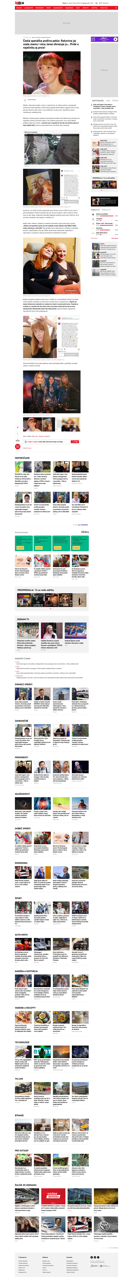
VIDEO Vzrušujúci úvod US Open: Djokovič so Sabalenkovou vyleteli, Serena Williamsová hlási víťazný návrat (80, 920)
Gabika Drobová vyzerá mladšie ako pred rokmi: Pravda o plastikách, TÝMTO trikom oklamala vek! (51, 644)
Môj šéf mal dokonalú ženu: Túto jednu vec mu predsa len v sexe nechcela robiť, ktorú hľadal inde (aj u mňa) (108, 202)
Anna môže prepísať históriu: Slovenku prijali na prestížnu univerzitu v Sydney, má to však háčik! (46, 673)
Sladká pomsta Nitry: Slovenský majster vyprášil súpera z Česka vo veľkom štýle (41, 919)
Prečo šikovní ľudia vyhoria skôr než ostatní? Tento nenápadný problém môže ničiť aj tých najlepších (23, 993)
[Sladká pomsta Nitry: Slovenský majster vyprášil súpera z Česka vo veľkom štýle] (42, 907)
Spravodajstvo (69, 1261)
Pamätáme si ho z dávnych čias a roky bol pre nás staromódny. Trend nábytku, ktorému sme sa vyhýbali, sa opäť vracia (41, 1137)
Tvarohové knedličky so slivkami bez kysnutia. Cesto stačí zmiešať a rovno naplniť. (41, 1028)
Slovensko (36, 923)
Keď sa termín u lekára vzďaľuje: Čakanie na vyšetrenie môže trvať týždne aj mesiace (79, 849)
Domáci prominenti (46, 37)
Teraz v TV (95, 210)
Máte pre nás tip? (70, 1272)
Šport (49, 8)
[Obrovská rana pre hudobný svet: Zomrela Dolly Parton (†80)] (80, 767)
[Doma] (93, 228)
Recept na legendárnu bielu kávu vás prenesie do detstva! (79, 1027)
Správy (18, 650)
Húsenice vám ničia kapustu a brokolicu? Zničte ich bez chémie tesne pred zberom (79, 1171)
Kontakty (69, 1257)
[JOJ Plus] (93, 233)
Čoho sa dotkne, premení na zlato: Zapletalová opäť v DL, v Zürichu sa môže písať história (61, 919)
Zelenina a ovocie (38, 1176)
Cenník (44, 1268)
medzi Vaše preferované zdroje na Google (45, 442)
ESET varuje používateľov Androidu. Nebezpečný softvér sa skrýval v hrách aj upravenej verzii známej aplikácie (42, 1064)
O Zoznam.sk (23, 1257)
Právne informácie (23, 1261)
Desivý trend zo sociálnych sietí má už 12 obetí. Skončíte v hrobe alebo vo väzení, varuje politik (42, 1100)
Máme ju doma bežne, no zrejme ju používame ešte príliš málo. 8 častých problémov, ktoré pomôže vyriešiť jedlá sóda (80, 1137)
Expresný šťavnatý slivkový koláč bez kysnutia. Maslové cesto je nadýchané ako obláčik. (23, 1028)
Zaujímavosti (58, 8)
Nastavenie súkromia (24, 1265)
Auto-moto (21, 934)
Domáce (19, 8)
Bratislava (74, 712)
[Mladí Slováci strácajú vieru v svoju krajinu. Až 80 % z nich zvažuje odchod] (23, 872)
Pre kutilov (21, 1150)
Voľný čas (103, 8)
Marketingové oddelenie (72, 1270)
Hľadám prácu (37, 999)
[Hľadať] (116, 8)
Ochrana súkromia (23, 1263)
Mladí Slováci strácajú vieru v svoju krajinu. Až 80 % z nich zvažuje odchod (22, 884)
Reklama (45, 1257)
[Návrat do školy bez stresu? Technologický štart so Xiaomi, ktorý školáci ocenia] (61, 838)
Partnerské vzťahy (105, 198)
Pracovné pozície (21, 532)
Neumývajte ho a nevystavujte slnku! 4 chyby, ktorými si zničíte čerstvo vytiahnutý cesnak (23, 1171)
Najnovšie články (23, 658)
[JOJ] (93, 219)
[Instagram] (95, 1257)
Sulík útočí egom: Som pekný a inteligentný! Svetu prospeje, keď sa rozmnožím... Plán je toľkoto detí (47, 664)
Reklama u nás (46, 1261)
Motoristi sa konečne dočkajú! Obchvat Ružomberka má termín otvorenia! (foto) (79, 884)
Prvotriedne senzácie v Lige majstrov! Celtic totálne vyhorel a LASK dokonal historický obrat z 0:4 (23, 920)
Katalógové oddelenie (71, 1268)
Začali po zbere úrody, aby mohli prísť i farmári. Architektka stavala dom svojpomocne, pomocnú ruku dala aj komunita (61, 1137)
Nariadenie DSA (22, 1272)
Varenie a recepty (25, 1007)
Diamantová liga (57, 923)
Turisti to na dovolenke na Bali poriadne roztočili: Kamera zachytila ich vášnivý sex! (80, 741)
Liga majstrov (18, 925)
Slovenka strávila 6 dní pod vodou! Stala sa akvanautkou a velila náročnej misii (79, 814)
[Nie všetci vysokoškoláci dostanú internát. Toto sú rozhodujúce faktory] (80, 1088)
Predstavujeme (75, 962)
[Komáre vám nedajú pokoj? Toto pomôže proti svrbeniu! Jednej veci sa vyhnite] (61, 803)
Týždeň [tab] (115, 100)
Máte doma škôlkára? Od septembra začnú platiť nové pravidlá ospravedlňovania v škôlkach (80, 993)
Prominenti (40, 8)
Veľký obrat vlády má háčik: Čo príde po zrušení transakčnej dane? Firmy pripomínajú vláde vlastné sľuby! (42, 884)
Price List (45, 1270)
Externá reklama (47, 1263)
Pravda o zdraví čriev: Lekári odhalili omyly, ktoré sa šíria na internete (42, 813)
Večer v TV (106, 210)
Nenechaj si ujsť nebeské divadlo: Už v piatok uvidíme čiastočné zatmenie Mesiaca (23, 814)
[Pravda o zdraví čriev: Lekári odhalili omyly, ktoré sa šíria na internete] (42, 803)
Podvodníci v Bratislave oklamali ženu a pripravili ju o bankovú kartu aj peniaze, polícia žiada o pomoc (80, 706)
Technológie (22, 1042)
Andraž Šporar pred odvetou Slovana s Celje (74, 641)
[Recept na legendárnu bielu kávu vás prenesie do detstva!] (80, 1017)
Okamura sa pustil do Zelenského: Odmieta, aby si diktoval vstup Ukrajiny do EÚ (61, 741)
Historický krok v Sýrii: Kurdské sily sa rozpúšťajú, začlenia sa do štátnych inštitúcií (42, 741)
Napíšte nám (22, 1270)
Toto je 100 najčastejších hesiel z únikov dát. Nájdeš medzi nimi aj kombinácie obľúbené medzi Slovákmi (23, 1064)
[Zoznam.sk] (95, 1266)
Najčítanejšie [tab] (98, 100)
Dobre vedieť (18, 577)
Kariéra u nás (22, 1268)
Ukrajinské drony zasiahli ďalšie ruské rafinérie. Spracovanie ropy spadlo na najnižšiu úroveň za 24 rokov (61, 1064)
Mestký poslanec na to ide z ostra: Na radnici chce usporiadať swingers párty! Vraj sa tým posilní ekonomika (49, 678)
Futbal (66, 645)
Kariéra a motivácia (26, 971)
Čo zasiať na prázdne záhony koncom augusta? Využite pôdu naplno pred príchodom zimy (42, 1171)
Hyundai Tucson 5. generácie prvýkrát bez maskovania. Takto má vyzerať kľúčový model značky (79, 956)
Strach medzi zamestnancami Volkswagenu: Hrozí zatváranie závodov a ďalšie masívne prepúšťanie (59, 706)
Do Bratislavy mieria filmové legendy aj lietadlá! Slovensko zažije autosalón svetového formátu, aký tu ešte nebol (80, 573)
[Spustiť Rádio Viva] (104, 38)
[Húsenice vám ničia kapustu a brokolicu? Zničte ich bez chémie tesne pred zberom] (80, 1160)
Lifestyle (94, 8)
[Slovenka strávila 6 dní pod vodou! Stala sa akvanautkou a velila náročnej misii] (80, 803)
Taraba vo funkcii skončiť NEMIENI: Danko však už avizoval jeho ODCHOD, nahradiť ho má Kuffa (42, 705)
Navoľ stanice (94, 238)
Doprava (55, 962)
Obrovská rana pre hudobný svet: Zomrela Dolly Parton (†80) (79, 777)
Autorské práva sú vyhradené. (97, 1262)
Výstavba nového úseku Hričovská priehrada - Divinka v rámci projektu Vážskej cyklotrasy (26, 644)
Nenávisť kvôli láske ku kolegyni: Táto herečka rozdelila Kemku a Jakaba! (39, 668)
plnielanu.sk (75, 854)
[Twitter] (98, 1257)
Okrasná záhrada (57, 1176)
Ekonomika (69, 8)
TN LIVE (19, 1078)
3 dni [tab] (108, 100)
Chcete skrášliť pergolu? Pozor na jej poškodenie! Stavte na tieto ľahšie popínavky (61, 1171)
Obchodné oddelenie (71, 1265)
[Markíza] (93, 214)
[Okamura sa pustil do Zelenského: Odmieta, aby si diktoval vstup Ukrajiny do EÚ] (61, 730)
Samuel (84, 3)
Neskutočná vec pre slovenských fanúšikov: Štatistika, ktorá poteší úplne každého (60, 572)
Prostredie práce (56, 997)
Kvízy (78, 8)
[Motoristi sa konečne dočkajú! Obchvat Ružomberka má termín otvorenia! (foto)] (80, 872)
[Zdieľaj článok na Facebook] (17, 434)
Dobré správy (23, 828)
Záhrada (17, 1176)
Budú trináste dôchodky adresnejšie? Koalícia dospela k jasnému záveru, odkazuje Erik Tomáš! (60, 884)
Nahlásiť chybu (27, 448)
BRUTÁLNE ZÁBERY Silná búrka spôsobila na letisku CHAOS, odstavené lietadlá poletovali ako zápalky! (107, 273)
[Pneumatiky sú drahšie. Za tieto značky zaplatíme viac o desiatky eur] (23, 1088)
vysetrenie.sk (37, 817)
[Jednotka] (93, 224)
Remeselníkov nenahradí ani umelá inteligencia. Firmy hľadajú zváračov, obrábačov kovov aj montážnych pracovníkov (42, 993)
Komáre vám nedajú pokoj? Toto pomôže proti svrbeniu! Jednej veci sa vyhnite (61, 814)
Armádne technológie (58, 1070)
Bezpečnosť (17, 1070)
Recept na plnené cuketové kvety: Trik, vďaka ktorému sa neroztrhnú (59, 1028)
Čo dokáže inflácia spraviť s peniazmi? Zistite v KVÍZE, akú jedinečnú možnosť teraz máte (42, 572)
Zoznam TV (23, 619)
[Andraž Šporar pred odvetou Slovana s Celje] (75, 631)
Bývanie (19, 1115)
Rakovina (35, 436)
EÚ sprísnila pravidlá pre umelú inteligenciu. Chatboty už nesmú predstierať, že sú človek (80, 1063)
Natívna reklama (46, 1272)
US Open (74, 925)
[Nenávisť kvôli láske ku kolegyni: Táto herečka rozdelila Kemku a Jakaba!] (42, 767)
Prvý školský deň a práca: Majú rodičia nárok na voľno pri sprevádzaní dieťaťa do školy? (61, 992)
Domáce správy (23, 684)
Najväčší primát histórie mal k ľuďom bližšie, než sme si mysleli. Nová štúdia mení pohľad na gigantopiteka (61, 1100)
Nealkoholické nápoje (77, 1031)
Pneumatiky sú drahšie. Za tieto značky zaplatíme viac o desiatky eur (23, 1098)
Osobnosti (36, 783)
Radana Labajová (44, 436)
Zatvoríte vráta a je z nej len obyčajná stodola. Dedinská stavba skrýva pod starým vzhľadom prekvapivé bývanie (23, 1137)
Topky (33, 37)
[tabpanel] (104, 120)
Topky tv (86, 8)
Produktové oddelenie (71, 1263)
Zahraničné (29, 8)
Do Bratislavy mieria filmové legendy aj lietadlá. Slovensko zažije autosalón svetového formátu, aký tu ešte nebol (23, 956)
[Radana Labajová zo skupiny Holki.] (32, 424)
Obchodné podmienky (48, 1265)
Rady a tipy (55, 1033)
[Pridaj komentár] (17, 427)
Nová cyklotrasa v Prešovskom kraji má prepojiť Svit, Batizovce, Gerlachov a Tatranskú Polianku (60, 956)
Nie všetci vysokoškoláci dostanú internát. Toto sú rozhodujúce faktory (80, 1098)
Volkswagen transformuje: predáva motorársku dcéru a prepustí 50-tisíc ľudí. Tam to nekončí (41, 956)
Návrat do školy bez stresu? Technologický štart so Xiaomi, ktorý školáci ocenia (22, 572)
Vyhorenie (17, 999)
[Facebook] (91, 1257)
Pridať (76, 442)
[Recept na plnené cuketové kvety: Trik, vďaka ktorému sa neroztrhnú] (61, 1017)
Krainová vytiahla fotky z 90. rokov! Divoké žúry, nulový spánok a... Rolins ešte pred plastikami (61, 778)
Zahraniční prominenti (77, 781)
